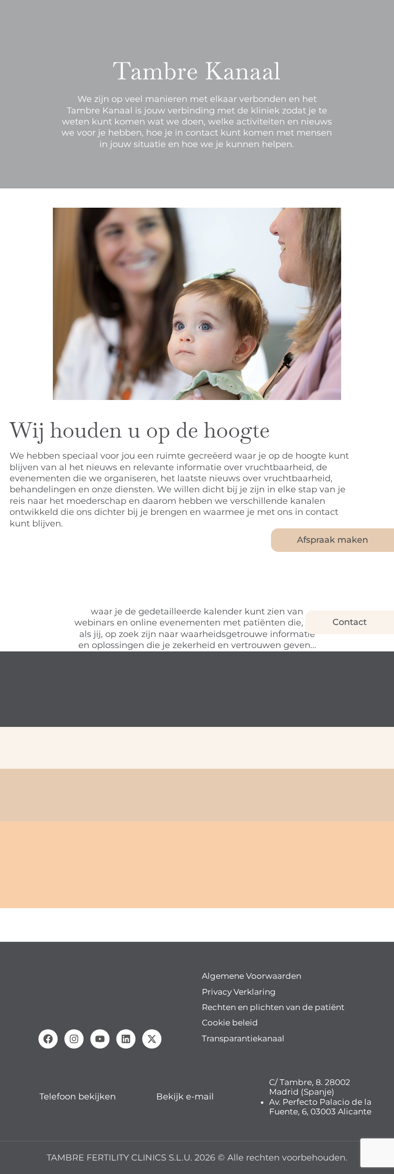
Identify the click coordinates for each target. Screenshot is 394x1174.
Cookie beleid (230, 1022)
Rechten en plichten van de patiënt (273, 1007)
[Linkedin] (125, 1039)
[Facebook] (48, 1039)
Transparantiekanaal (243, 1038)
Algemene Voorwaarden (251, 976)
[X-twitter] (151, 1039)
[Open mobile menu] (11, 14)
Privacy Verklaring (239, 992)
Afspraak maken (332, 540)
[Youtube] (100, 1039)
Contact (349, 622)
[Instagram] (74, 1039)
